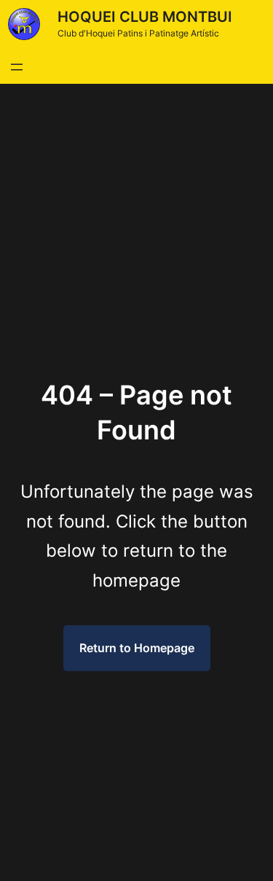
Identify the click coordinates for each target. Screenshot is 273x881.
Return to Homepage (136, 648)
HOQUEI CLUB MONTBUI (145, 17)
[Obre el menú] (16, 67)
